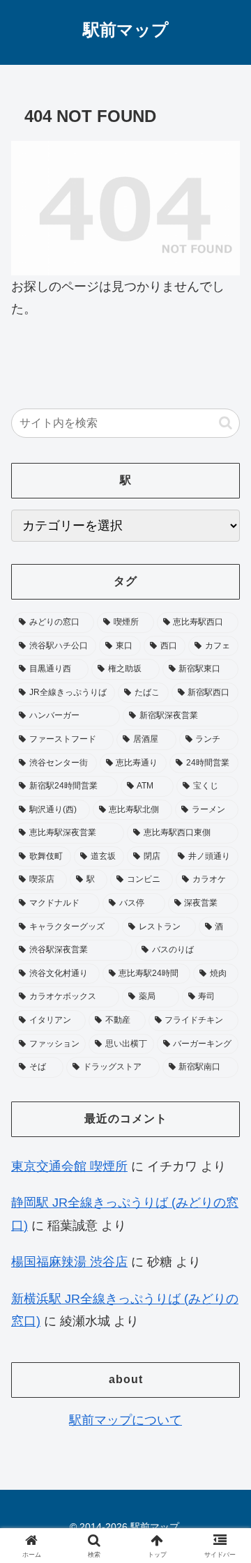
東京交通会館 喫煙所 (69, 1166)
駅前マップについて (125, 1420)
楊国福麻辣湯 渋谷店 (69, 1262)
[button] (225, 423)
